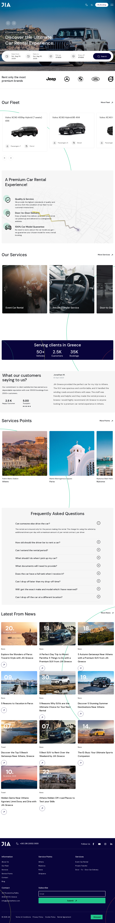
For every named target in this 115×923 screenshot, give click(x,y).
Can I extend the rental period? (31, 550)
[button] (57, 524)
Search (104, 56)
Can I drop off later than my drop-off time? (37, 581)
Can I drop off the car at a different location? (38, 597)
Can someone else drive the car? (32, 523)
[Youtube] (99, 844)
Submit (70, 901)
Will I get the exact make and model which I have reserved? (46, 589)
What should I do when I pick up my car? (36, 558)
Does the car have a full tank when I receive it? (39, 573)
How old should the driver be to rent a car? (37, 542)
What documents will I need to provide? (36, 566)
